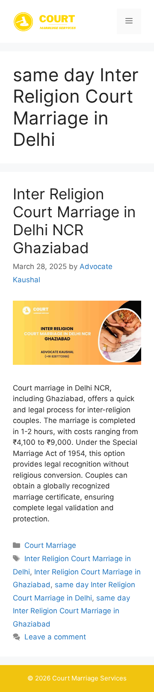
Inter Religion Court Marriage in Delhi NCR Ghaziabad (74, 221)
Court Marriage (50, 545)
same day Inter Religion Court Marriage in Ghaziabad (71, 611)
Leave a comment (55, 637)
